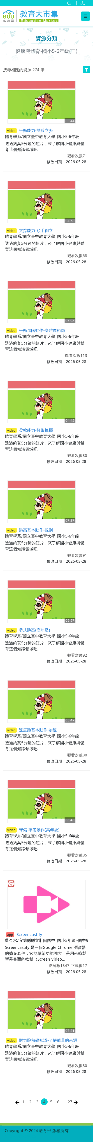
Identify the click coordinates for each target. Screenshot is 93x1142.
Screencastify (24, 934)
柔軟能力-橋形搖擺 (30, 430)
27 (70, 1102)
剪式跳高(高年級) (28, 630)
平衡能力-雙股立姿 (30, 130)
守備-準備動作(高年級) (33, 829)
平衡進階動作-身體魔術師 (36, 330)
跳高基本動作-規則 (30, 530)
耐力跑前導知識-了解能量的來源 (42, 1040)
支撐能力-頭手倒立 (30, 230)
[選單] (85, 16)
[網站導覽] (83, 3)
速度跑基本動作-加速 (32, 729)
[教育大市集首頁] (30, 15)
